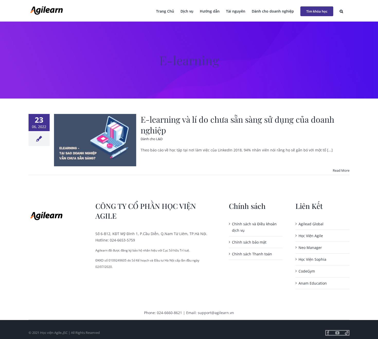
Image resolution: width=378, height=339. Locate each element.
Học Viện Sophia (312, 259)
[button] (341, 11)
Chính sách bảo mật (249, 242)
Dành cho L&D (152, 139)
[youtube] (337, 333)
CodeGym (307, 271)
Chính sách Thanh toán (252, 253)
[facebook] (328, 333)
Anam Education (313, 283)
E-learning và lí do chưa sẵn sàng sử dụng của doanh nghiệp (237, 124)
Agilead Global (311, 223)
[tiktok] (347, 333)
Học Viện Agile (311, 235)
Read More (341, 170)
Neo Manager (310, 247)
